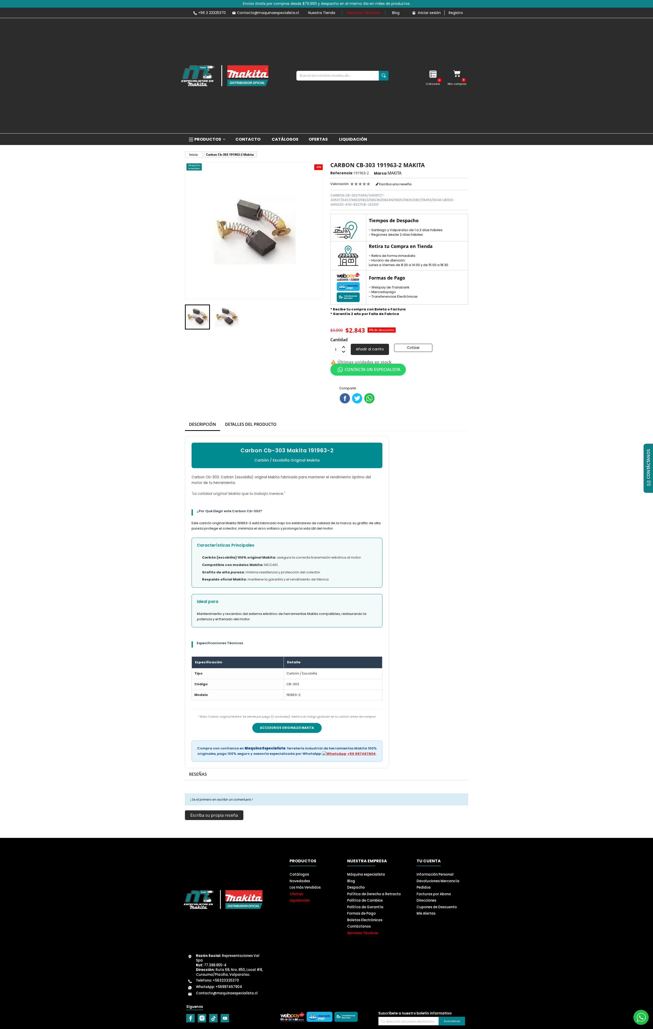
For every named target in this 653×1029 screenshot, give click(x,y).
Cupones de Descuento (437, 907)
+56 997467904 (361, 753)
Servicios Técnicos (363, 12)
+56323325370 (226, 980)
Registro (456, 12)
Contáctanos (359, 926)
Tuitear (357, 398)
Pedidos (424, 887)
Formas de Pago (361, 913)
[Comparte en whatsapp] (369, 398)
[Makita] (224, 75)
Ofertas (296, 894)
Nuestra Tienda (321, 12)
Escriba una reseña (395, 184)
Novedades (300, 881)
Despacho (356, 887)
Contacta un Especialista (372, 369)
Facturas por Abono (434, 894)
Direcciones (426, 900)
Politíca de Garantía (365, 907)
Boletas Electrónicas (364, 920)
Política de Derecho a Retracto (374, 894)
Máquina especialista (366, 874)
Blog (395, 12)
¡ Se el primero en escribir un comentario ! (221, 799)
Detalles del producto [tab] (251, 424)
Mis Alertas (426, 913)
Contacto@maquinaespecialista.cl (227, 993)
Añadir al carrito (370, 349)
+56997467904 (229, 986)
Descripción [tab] (202, 424)
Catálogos (299, 874)
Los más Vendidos (305, 887)
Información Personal (435, 874)
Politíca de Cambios (365, 900)
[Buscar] (383, 76)
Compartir (345, 398)
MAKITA (394, 173)
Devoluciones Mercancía (438, 881)
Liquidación (300, 900)
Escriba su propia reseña (214, 815)
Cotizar (413, 347)
